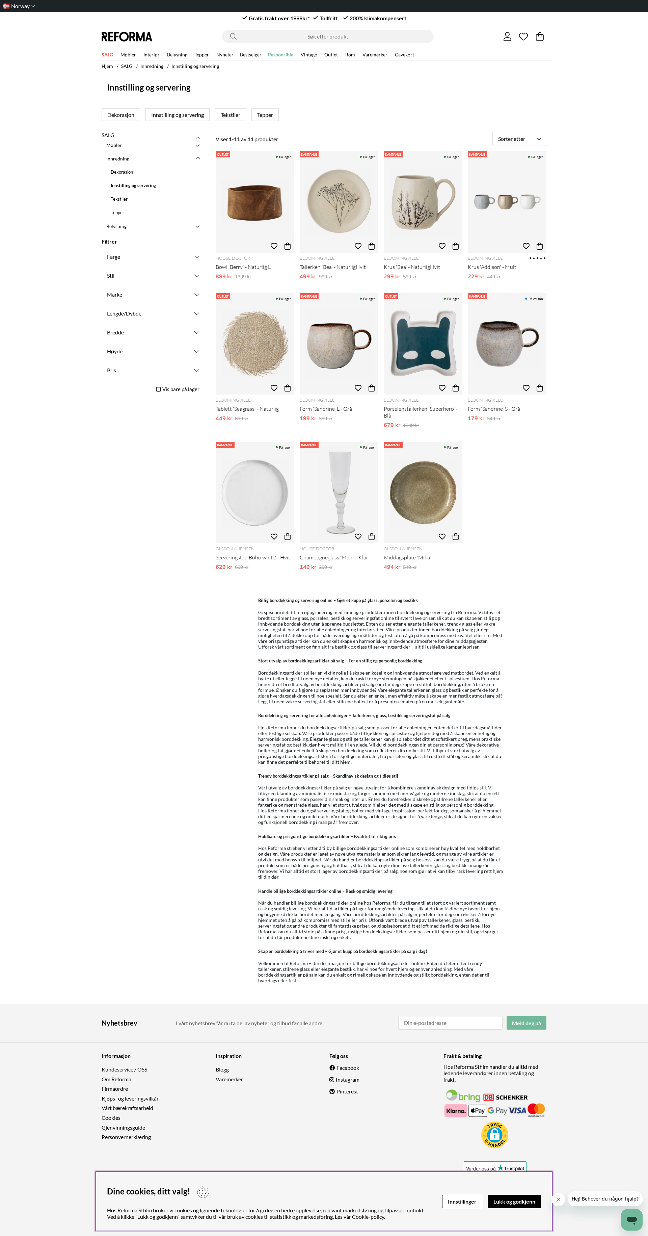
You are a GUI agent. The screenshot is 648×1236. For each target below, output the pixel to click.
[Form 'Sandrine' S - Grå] (507, 344)
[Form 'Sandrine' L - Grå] (339, 344)
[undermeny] (198, 145)
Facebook (347, 1067)
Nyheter (225, 54)
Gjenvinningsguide (123, 1127)
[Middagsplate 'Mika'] (423, 492)
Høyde (115, 351)
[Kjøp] (287, 246)
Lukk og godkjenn (514, 1201)
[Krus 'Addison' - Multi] (507, 202)
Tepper (202, 54)
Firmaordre (115, 1088)
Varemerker (374, 54)
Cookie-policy (368, 1216)
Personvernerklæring (126, 1137)
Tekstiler (230, 114)
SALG (107, 54)
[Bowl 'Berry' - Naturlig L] (255, 202)
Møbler (128, 54)
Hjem (107, 66)
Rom (350, 54)
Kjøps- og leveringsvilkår (130, 1098)
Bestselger (251, 54)
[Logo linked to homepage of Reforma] (127, 37)
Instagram (347, 1079)
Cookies (111, 1117)
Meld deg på (526, 1023)
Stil (110, 275)
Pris (111, 370)
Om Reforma (116, 1079)
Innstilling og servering (195, 66)
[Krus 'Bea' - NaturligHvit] (423, 202)
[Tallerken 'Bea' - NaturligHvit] (339, 202)
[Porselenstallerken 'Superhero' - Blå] (423, 344)
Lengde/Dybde (124, 313)
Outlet (331, 54)
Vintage (309, 54)
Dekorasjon (120, 114)
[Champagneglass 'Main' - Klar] (339, 492)
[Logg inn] (507, 36)
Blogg (222, 1069)
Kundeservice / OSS (124, 1069)
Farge (113, 256)
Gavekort (404, 54)
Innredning (151, 66)
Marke (114, 294)
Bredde (115, 332)
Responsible (280, 54)
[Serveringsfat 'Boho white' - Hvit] (255, 492)
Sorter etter (511, 138)
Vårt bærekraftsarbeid (127, 1108)
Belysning (177, 54)
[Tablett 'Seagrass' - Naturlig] (255, 344)
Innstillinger (462, 1201)
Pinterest (347, 1091)
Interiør (151, 54)
